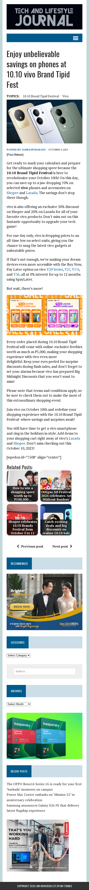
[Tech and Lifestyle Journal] (44, 16)
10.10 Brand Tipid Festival (41, 96)
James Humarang (34, 149)
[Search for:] (44, 671)
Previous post (32, 546)
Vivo (65, 96)
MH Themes (66, 886)
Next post (60, 546)
